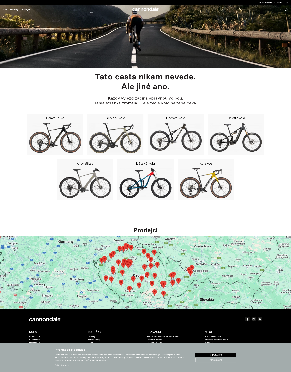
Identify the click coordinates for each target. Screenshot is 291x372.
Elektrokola (236, 118)
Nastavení (216, 360)
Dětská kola (145, 163)
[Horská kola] (176, 138)
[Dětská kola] (145, 183)
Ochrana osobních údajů (216, 339)
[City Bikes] (85, 183)
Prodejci (26, 9)
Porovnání (278, 2)
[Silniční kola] (115, 138)
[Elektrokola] (236, 138)
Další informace (62, 365)
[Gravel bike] (55, 138)
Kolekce (205, 163)
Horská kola (175, 118)
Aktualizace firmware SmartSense (163, 336)
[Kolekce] (206, 183)
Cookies (209, 342)
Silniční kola (115, 118)
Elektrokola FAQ (154, 342)
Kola (5, 9)
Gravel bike (55, 118)
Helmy (91, 342)
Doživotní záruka (265, 2)
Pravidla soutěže (213, 336)
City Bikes (85, 163)
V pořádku (216, 354)
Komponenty (94, 339)
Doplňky (14, 9)
